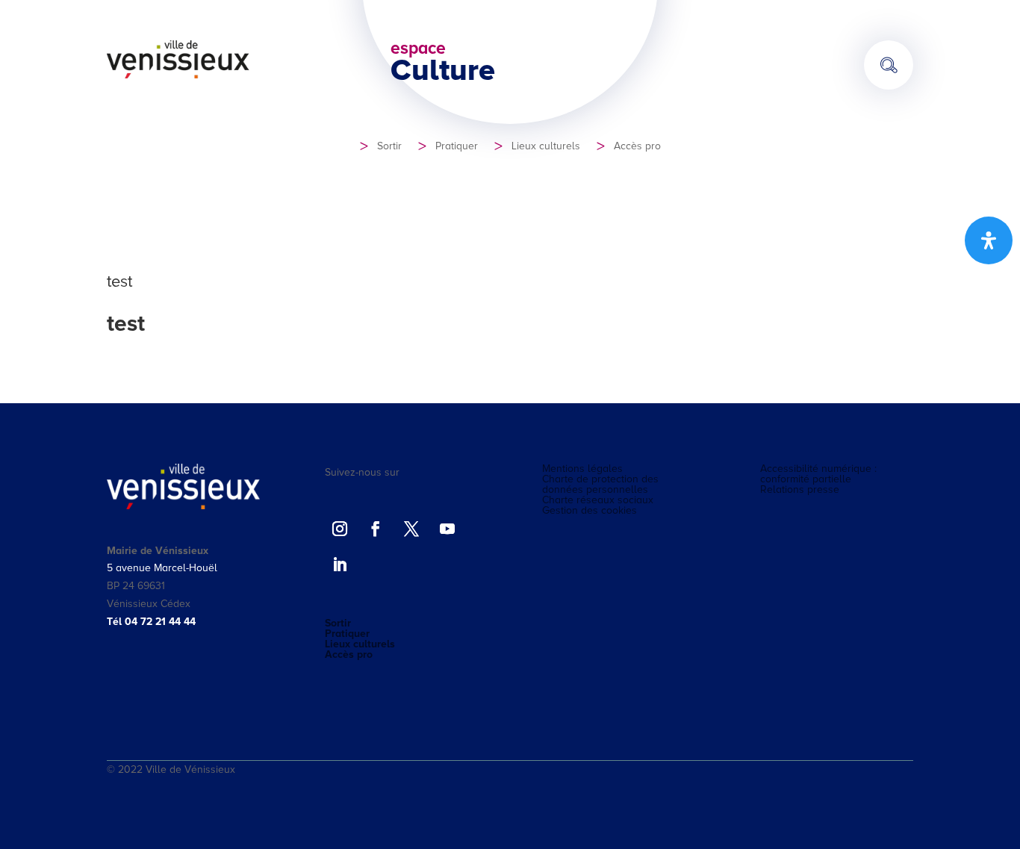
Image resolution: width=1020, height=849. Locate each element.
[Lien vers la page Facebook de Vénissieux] (376, 529)
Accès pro (637, 146)
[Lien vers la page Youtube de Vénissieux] (447, 529)
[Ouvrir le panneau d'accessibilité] (989, 240)
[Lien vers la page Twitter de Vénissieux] (411, 529)
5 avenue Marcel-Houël (162, 568)
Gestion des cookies (589, 511)
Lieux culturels (545, 146)
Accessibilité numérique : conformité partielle (818, 474)
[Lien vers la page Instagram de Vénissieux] (340, 529)
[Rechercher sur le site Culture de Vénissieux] (888, 65)
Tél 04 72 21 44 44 (151, 621)
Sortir (389, 146)
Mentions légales (582, 469)
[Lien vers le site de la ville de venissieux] (178, 75)
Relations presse (799, 490)
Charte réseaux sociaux (597, 500)
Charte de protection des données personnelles (600, 484)
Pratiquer (456, 146)
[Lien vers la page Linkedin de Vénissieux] (340, 564)
